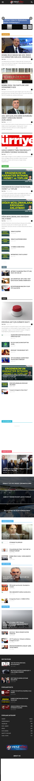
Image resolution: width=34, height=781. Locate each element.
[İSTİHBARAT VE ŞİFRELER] (5, 543)
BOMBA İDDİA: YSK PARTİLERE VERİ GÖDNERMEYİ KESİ (15, 86)
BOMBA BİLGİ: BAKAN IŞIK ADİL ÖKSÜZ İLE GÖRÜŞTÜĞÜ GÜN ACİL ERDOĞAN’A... (17, 56)
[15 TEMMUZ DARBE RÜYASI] (5, 249)
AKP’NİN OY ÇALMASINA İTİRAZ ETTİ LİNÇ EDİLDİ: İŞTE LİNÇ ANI (16, 469)
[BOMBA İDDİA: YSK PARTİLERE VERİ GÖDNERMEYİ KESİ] (17, 75)
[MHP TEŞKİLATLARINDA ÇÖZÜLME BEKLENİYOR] (5, 680)
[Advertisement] (17, 407)
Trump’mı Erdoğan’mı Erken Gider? (18, 390)
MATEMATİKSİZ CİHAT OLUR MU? (19, 254)
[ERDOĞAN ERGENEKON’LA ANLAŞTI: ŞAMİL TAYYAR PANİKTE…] (5, 647)
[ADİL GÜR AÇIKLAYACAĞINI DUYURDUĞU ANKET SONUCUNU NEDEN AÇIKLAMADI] (17, 106)
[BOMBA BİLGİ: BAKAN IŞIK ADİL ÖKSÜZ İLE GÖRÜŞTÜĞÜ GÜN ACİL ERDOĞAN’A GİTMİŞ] (17, 45)
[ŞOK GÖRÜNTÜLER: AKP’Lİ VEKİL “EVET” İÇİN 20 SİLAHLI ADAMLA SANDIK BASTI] (5, 281)
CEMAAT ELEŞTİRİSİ (16, 231)
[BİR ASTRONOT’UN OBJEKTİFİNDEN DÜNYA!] (17, 514)
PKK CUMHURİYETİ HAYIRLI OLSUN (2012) (20, 592)
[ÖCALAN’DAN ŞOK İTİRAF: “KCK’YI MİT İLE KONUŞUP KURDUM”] (5, 550)
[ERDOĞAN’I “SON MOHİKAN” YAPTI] (5, 352)
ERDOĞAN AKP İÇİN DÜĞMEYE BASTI (16, 322)
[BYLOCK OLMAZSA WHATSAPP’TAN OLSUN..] (5, 344)
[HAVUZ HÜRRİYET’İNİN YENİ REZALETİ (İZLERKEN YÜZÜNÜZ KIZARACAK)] (17, 140)
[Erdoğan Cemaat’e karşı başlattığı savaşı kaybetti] (5, 693)
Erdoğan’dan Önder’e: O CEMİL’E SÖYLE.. (19, 599)
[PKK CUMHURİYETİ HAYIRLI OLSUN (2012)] (5, 593)
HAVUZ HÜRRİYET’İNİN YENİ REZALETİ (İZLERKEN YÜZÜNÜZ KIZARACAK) (16, 151)
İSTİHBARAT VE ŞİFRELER (15, 542)
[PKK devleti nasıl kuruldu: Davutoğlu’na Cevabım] (5, 587)
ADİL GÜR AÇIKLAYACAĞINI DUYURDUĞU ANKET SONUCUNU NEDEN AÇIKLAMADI (17, 118)
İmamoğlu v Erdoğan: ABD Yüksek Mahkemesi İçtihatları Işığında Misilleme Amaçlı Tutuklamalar (15, 624)
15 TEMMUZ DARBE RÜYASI (18, 247)
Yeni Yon (4, 59)
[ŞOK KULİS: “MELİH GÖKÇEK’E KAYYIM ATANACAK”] (5, 632)
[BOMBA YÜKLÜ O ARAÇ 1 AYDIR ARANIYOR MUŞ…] (5, 557)
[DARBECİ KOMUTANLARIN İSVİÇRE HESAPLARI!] (5, 700)
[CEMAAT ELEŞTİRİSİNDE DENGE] (5, 241)
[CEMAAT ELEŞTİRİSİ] (5, 233)
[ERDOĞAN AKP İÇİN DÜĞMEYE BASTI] (17, 311)
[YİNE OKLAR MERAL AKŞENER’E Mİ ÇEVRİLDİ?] (17, 532)
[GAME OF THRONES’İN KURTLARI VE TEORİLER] (17, 501)
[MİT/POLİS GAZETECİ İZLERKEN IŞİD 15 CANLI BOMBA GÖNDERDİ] (5, 672)
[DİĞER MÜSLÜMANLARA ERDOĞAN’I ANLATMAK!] (17, 207)
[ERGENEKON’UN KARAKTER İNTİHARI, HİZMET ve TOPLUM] (17, 177)
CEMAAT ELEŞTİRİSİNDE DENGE (19, 239)
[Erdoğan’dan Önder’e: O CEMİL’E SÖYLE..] (5, 600)
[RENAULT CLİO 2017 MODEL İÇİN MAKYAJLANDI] (17, 487)
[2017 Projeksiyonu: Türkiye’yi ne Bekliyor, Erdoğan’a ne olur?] (5, 640)
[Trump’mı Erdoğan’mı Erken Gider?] (5, 391)
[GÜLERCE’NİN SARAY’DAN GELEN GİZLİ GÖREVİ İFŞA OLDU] (5, 336)
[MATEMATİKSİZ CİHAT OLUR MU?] (5, 256)
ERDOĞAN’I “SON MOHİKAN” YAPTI (19, 350)
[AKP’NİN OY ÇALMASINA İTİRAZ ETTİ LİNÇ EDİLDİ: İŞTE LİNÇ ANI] (5, 273)
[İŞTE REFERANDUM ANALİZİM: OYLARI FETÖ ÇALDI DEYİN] (5, 288)
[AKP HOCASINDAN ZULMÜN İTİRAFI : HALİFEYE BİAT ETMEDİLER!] (5, 360)
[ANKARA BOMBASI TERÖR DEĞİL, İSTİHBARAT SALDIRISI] (5, 707)
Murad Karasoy (6, 627)
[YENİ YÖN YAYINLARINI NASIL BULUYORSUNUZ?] (5, 664)
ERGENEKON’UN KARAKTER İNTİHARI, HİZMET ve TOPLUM (16, 188)
